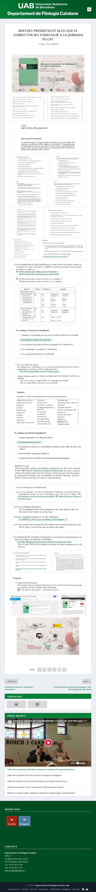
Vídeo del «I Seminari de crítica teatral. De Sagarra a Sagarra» (34, 775)
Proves (55, 44)
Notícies (76, 889)
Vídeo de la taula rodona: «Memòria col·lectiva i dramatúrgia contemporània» (41, 793)
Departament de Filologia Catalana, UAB (52, 885)
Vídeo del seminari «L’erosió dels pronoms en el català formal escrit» (37, 781)
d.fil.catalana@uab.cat (15, 870)
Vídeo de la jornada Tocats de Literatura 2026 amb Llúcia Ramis (35, 787)
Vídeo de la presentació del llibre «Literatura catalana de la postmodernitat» (41, 769)
